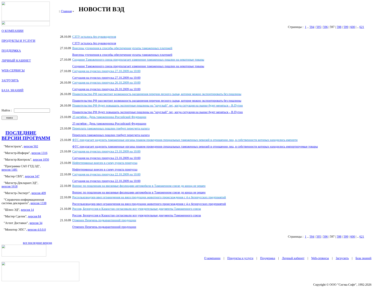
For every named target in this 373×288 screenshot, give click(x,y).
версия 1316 (39, 153)
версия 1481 (9, 169)
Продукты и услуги (240, 258)
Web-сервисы (320, 258)
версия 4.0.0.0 (37, 229)
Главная (66, 11)
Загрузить (342, 258)
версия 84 (34, 216)
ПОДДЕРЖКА (11, 50)
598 (339, 27)
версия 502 (31, 146)
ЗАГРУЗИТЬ (10, 80)
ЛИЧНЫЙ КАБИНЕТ (16, 60)
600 (352, 27)
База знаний (363, 258)
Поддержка (267, 258)
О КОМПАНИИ (13, 30)
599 (345, 27)
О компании (212, 258)
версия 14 (27, 209)
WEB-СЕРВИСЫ (13, 70)
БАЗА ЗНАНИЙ (13, 90)
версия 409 (38, 193)
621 (361, 27)
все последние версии (37, 242)
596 (325, 27)
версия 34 (36, 223)
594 (311, 27)
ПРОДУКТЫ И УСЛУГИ (18, 40)
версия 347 (32, 176)
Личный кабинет (293, 258)
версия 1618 (9, 186)
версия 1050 (41, 159)
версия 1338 (38, 203)
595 (318, 27)
